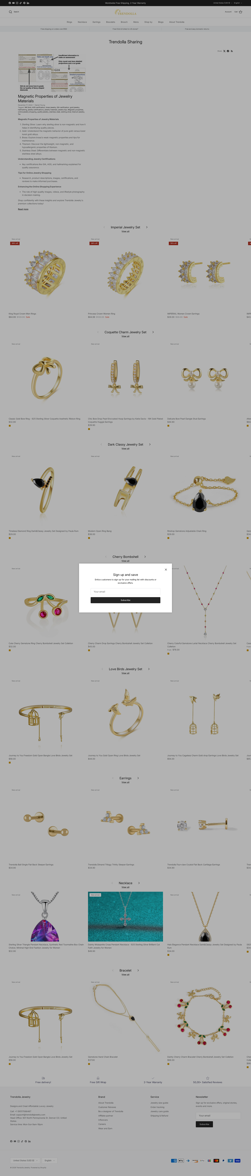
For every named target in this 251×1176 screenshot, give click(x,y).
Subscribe (125, 600)
